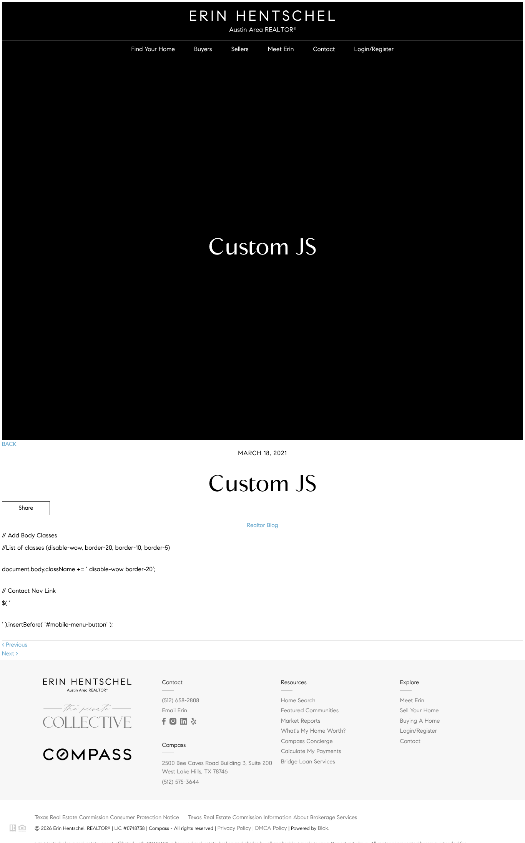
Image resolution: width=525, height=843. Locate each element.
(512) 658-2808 (180, 700)
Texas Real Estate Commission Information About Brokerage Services (272, 817)
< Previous (14, 645)
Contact (324, 49)
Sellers (240, 49)
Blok (323, 828)
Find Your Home (153, 49)
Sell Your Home (419, 710)
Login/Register (374, 49)
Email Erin (174, 710)
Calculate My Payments (311, 751)
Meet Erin (281, 49)
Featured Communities (310, 710)
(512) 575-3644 (180, 782)
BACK (9, 444)
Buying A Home (420, 721)
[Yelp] (193, 721)
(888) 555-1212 (465, 549)
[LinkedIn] (183, 721)
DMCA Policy (271, 828)
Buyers (203, 49)
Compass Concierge (307, 741)
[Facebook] (164, 721)
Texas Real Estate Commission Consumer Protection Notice (107, 817)
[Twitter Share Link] (26, 529)
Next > (10, 653)
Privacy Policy (234, 828)
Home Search (298, 700)
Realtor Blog (262, 525)
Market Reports (301, 721)
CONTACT (416, 549)
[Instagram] (172, 721)
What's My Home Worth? (313, 731)
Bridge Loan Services (308, 761)
